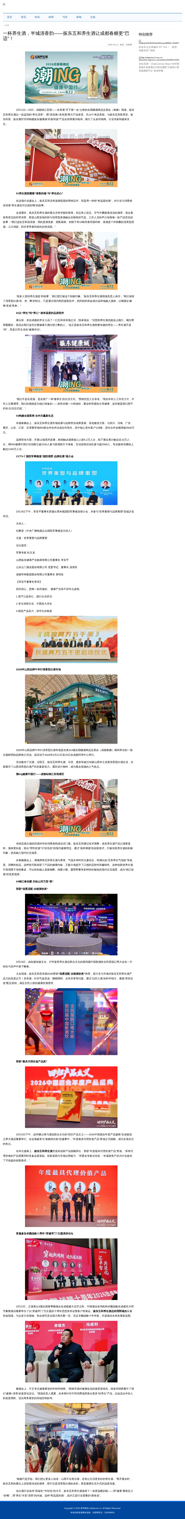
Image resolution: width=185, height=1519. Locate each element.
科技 (37, 17)
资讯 (23, 17)
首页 (9, 17)
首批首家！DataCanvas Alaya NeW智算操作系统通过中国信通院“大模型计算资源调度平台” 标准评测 (159, 67)
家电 (79, 17)
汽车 (65, 17)
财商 (51, 17)
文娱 (92, 17)
